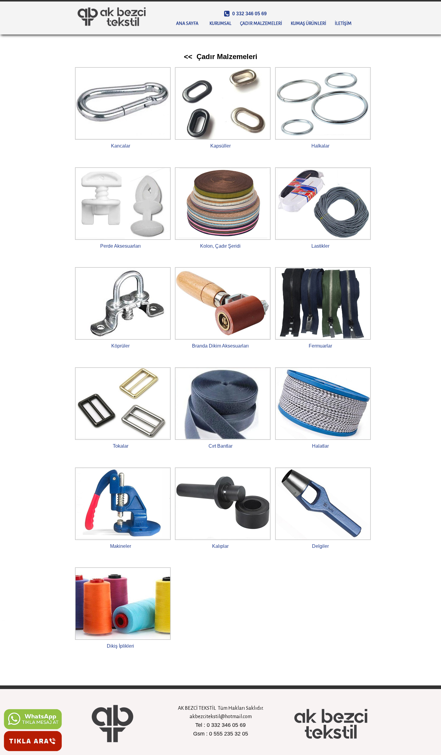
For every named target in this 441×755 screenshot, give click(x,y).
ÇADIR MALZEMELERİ (263, 23)
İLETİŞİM (345, 23)
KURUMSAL (222, 23)
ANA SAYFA (189, 23)
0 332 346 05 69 (249, 13)
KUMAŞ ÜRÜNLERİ (311, 23)
